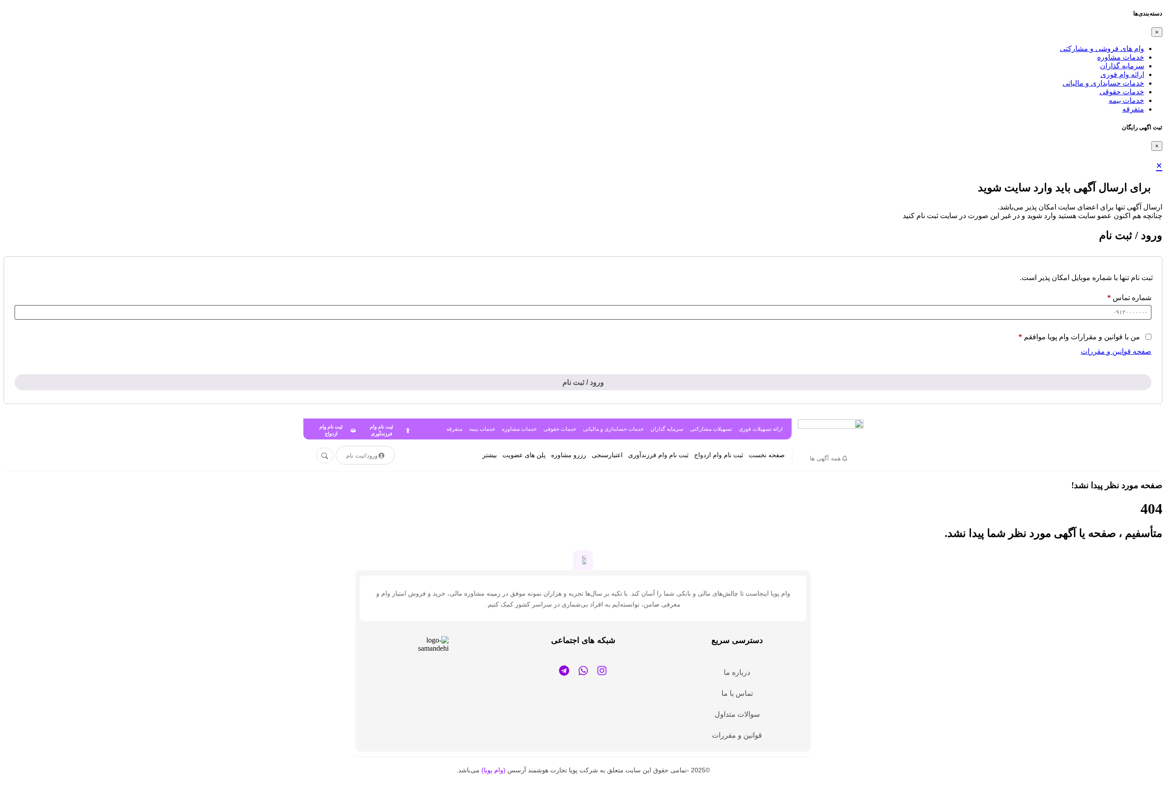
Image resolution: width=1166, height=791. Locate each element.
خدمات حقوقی (1122, 92)
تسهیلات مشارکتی (711, 429)
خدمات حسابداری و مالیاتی (1103, 83)
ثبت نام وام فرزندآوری (658, 455)
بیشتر (489, 455)
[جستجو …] (324, 455)
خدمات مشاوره (1120, 57)
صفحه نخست (767, 455)
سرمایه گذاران (1122, 66)
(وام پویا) (493, 770)
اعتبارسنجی (607, 455)
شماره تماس (1129, 297)
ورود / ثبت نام (583, 382)
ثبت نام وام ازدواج (718, 455)
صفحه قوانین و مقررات (1116, 351)
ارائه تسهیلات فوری (760, 429)
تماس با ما (737, 693)
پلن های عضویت (524, 455)
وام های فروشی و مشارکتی (1102, 48)
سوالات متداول (737, 714)
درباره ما (737, 672)
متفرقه (1133, 109)
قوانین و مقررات (737, 735)
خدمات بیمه (1126, 100)
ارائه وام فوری (1122, 74)
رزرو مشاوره (568, 455)
